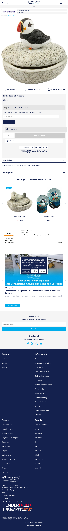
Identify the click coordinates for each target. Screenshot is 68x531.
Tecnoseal (38, 433)
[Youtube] (41, 343)
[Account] (61, 2)
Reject (35, 271)
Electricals (5, 442)
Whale (37, 455)
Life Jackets (6, 463)
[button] (18, 237)
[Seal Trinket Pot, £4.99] (19, 200)
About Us (38, 359)
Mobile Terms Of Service (44, 385)
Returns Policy (40, 393)
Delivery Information (42, 376)
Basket (4, 359)
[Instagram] (36, 343)
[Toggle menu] (2, 2)
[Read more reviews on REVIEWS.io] (9, 243)
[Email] (36, 147)
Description (7, 160)
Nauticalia (38, 438)
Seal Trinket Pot (19, 216)
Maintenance (6, 455)
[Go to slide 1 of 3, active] (30, 225)
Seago (37, 429)
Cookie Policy (39, 367)
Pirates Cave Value (41, 425)
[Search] (7, 2)
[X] (43, 147)
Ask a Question (9, 173)
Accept (42, 271)
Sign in (4, 363)
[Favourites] (19, 209)
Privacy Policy (40, 389)
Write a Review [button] (12, 16)
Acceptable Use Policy (43, 363)
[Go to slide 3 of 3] (37, 225)
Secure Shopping (41, 398)
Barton (37, 446)
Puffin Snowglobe (48, 216)
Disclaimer (39, 380)
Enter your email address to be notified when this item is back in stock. (23, 112)
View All (38, 468)
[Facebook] (32, 147)
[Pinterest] (46, 147)
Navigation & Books (9, 459)
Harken (37, 463)
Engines (5, 451)
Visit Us (37, 406)
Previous (2, 204)
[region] (41, 236)
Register (5, 367)
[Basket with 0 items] (65, 2)
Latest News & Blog (42, 410)
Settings (26, 271)
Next (65, 204)
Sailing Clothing (7, 433)
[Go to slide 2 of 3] (34, 225)
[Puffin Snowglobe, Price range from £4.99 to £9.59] (48, 200)
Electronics (6, 446)
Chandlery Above (8, 425)
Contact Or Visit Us (42, 372)
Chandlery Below (8, 429)
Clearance (5, 472)
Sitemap (38, 415)
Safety (4, 468)
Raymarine (39, 459)
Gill (36, 442)
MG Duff (38, 451)
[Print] (39, 147)
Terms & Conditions (42, 402)
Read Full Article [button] (12, 305)
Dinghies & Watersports (10, 438)
